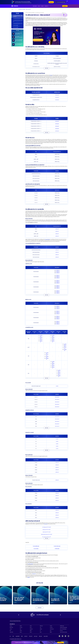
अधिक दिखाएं (46, 68)
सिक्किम (51, 632)
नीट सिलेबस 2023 (57, 548)
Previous (1, 595)
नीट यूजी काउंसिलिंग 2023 (36, 546)
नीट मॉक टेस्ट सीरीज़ (15, 25)
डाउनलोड (57, 441)
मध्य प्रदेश (21, 627)
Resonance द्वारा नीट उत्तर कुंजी (46, 529)
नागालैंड (21, 630)
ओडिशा (30, 630)
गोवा (40, 630)
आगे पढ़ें (15, 602)
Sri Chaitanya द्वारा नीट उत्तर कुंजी (46, 527)
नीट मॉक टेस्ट (34, 573)
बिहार (10, 630)
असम (40, 627)
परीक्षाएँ (12, 9)
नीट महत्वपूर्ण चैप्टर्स (47, 239)
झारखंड (21, 632)
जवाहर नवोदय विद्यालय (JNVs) (63, 632)
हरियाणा (31, 632)
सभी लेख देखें (39, 607)
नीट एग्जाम (51, 75)
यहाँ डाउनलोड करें (57, 399)
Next (78, 595)
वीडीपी (22, 636)
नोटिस (13, 636)
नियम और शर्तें (30, 636)
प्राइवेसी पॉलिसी (17, 636)
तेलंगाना (31, 627)
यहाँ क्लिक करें (57, 275)
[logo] (14, 6)
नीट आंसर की (46, 523)
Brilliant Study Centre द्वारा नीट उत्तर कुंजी (46, 534)
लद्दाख (50, 630)
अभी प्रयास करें (57, 97)
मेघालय (40, 632)
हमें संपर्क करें (25, 636)
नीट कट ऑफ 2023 (36, 548)
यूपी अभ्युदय (61, 630)
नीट (15, 9)
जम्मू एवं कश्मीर (11, 632)
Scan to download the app (61, 2)
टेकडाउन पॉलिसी (46, 636)
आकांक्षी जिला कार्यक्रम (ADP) (63, 627)
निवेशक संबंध (40, 636)
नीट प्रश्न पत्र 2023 (15, 27)
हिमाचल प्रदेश (11, 627)
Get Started (51, 2)
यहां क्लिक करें (57, 231)
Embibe (28, 577)
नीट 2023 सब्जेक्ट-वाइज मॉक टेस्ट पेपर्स (17, 23)
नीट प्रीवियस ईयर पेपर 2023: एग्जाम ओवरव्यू (18, 18)
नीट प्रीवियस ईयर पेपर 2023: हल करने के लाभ (18, 21)
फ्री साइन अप (60, 642)
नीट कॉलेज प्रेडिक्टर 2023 (57, 546)
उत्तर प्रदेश (51, 627)
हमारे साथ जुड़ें (35, 636)
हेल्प (10, 636)
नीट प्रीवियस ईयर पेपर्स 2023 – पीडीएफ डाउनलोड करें (17, 16)
